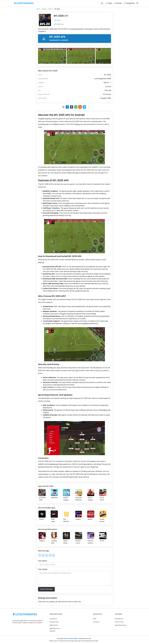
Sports (51, 9)
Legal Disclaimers (120, 625)
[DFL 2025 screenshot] (52, 56)
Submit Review (46, 589)
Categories (130, 3)
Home (38, 9)
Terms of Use (119, 622)
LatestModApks (72, 638)
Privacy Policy (54, 622)
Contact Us (53, 619)
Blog (94, 619)
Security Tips (119, 619)
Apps (110, 3)
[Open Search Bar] (137, 3)
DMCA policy (54, 625)
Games (119, 3)
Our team (96, 622)
